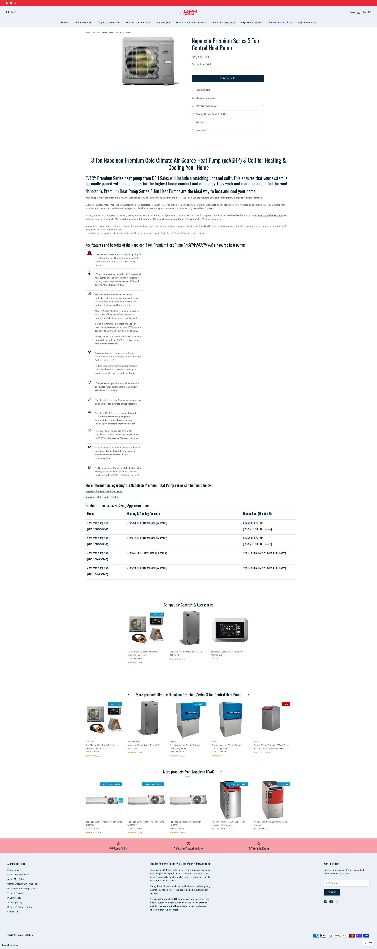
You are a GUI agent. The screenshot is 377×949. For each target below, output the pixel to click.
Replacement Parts (307, 22)
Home (87, 33)
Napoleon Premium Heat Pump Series (104, 491)
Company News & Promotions (22, 884)
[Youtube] (11, 3)
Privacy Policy (14, 898)
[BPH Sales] (188, 12)
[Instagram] (15, 3)
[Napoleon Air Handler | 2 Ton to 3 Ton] (188, 630)
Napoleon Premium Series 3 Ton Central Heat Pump (113, 33)
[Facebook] (7, 3)
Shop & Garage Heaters (108, 22)
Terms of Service (15, 893)
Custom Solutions (82, 22)
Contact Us (12, 911)
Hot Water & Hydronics (224, 22)
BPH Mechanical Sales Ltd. (24, 935)
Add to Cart (228, 78)
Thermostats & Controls (280, 22)
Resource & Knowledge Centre (22, 888)
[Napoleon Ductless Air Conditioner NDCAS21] (188, 800)
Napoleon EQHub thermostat (269, 215)
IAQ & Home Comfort (251, 22)
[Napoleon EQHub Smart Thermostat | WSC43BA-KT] (230, 630)
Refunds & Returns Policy (19, 907)
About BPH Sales (15, 879)
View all (188, 776)
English (5, 945)
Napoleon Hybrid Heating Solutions (102, 497)
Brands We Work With (18, 874)
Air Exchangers (163, 22)
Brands (64, 22)
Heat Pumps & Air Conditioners (191, 22)
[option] (149, 61)
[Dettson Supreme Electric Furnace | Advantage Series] (230, 720)
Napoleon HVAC (203, 64)
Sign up (332, 892)
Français (14, 945)
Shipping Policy (14, 902)
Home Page (13, 870)
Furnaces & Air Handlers (138, 22)
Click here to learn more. (209, 3)
